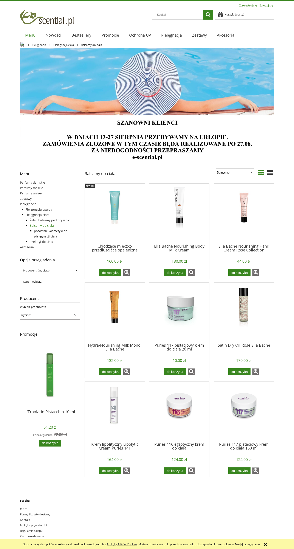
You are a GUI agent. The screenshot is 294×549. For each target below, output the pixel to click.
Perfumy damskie (32, 182)
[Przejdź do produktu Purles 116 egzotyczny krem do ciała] (179, 411)
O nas (23, 509)
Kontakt (25, 520)
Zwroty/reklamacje (32, 536)
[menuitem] (30, 35)
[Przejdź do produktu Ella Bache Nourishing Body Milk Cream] (179, 213)
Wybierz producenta (33, 306)
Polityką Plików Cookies (122, 544)
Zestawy (26, 199)
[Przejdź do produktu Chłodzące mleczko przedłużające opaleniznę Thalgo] (115, 213)
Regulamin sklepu (31, 531)
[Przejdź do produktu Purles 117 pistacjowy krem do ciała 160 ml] (244, 411)
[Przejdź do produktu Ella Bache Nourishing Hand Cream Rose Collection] (244, 213)
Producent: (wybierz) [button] (36, 270)
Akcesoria (27, 247)
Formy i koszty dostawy (35, 514)
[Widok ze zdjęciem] (261, 172)
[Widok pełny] (270, 172)
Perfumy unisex (31, 193)
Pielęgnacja (28, 204)
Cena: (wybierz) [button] (32, 282)
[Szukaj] (208, 15)
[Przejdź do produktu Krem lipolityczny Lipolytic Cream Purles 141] (115, 411)
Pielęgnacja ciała (37, 215)
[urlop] (147, 108)
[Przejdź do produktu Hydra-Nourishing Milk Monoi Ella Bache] (115, 312)
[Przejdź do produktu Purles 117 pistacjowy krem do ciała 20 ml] (179, 312)
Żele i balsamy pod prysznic (50, 220)
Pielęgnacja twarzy (38, 209)
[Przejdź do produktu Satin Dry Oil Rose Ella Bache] (244, 312)
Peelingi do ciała (41, 242)
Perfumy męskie (31, 188)
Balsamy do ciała (42, 225)
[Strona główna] (47, 17)
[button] (126, 272)
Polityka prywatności (33, 525)
